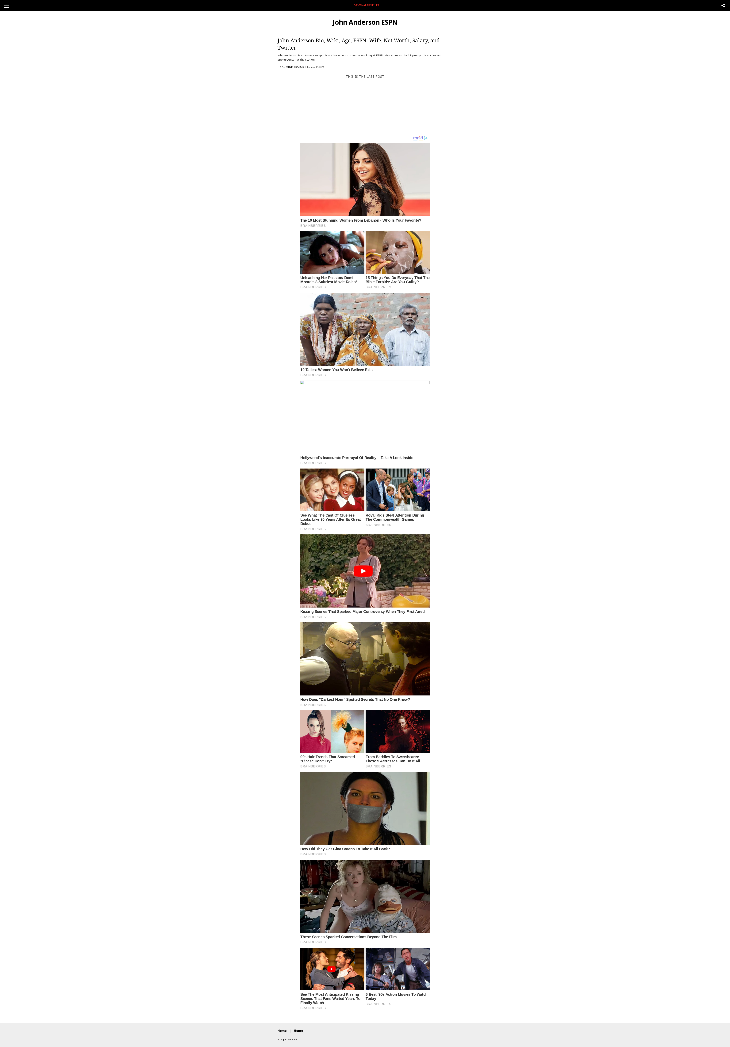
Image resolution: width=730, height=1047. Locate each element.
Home (282, 1031)
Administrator (293, 66)
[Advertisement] (365, 107)
